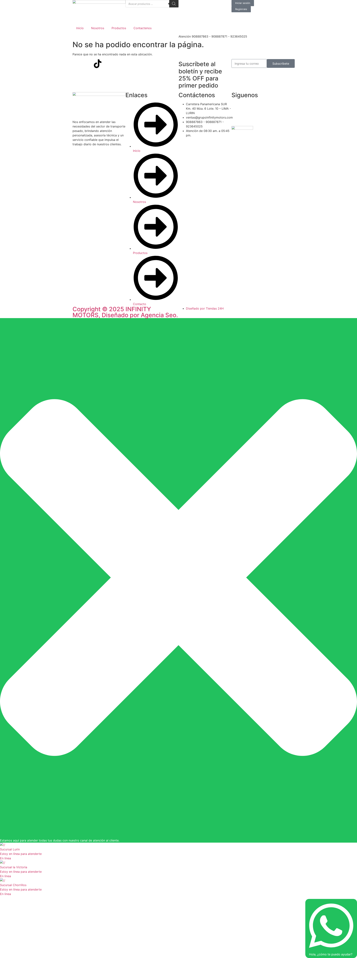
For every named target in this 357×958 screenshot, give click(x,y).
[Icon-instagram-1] (87, 63)
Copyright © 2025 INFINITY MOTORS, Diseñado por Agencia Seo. (125, 312)
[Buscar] (173, 3)
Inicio (80, 28)
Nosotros (97, 28)
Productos (119, 28)
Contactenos (143, 28)
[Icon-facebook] (77, 63)
